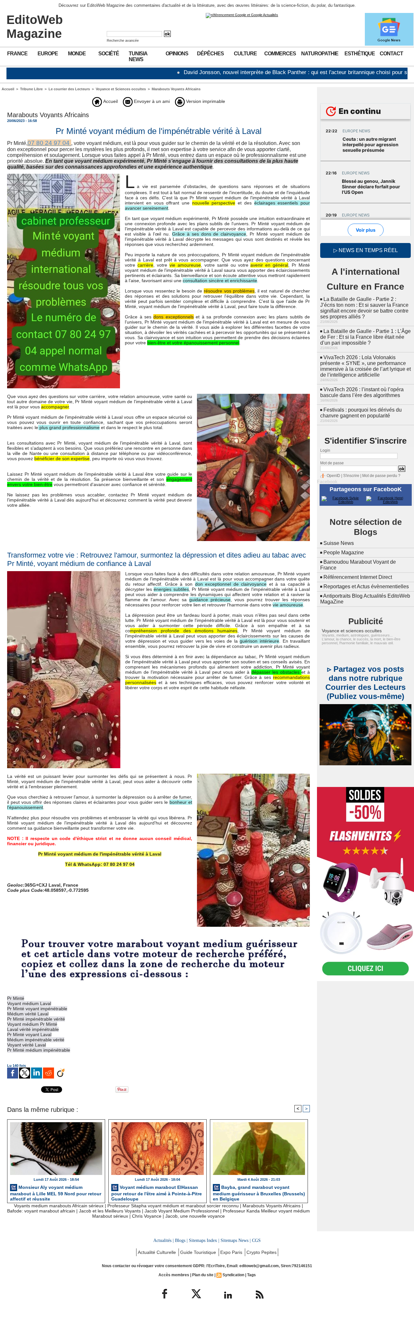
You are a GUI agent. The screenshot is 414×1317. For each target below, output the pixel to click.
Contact (391, 53)
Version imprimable (205, 101)
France (17, 53)
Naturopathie (319, 53)
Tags (251, 1275)
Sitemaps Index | (204, 1240)
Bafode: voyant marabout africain (41, 1210)
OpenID (333, 475)
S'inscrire (351, 475)
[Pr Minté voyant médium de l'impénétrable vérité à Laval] (63, 176)
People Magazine (343, 552)
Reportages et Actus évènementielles (366, 586)
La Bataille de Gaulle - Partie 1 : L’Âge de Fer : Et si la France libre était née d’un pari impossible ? (365, 337)
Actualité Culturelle (157, 1252)
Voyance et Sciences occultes (121, 89)
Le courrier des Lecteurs (69, 89)
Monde (77, 53)
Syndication (233, 1275)
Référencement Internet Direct (357, 577)
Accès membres (173, 1275)
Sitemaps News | (236, 1240)
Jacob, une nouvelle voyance (195, 1216)
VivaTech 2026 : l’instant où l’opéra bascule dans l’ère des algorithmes (362, 392)
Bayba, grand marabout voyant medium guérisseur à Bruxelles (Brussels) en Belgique (259, 1192)
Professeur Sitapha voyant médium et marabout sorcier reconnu (173, 1205)
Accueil (8, 89)
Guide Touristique (198, 1252)
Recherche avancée (123, 40)
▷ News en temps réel (365, 250)
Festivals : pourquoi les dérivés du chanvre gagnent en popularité (361, 412)
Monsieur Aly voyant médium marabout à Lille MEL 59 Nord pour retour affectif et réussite (55, 1192)
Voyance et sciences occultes (352, 630)
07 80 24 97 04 (49, 142)
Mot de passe (332, 463)
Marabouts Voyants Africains (176, 89)
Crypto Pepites (261, 1252)
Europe (48, 53)
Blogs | (181, 1240)
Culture (245, 53)
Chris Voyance (146, 1216)
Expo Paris (232, 1252)
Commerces (280, 53)
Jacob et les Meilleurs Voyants (110, 1210)
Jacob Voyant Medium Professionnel (182, 1210)
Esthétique (359, 53)
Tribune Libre (31, 89)
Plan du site (202, 1275)
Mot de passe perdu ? (381, 475)
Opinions (177, 53)
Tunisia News (138, 56)
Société (108, 53)
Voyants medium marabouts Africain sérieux (59, 1205)
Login (325, 450)
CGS (256, 1240)
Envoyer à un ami (151, 101)
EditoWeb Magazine (34, 26)
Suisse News (338, 543)
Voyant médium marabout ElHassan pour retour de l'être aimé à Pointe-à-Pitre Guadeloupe (156, 1192)
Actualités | (163, 1240)
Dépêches (210, 53)
